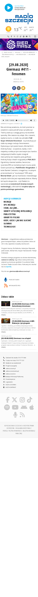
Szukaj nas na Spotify (23, 36)
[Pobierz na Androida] (24, 405)
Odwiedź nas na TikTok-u (20, 36)
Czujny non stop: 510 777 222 (14, 360)
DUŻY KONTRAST (10, 387)
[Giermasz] (19, 44)
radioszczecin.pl (10, 368)
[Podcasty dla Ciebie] (15, 412)
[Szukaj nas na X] (15, 397)
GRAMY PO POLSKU (12, 217)
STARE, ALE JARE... (11, 207)
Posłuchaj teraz (10, 379)
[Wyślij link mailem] (23, 88)
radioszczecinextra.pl (12, 371)
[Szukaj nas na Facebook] (8, 397)
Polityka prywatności (15, 431)
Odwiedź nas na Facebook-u (11, 36)
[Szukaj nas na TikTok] (29, 397)
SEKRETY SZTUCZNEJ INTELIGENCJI (18, 211)
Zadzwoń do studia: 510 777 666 (15, 358)
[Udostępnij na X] (19, 88)
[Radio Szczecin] (19, 18)
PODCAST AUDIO (14, 280)
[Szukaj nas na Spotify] (7, 405)
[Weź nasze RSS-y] (22, 412)
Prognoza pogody (11, 366)
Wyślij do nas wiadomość (26, 36)
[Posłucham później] (21, 123)
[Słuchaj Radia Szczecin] (9, 8)
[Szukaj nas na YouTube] (15, 405)
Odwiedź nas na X (14, 36)
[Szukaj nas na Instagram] (22, 397)
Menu (35, 36)
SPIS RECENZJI (9, 204)
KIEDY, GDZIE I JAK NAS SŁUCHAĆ (17, 220)
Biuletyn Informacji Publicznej (14, 376)
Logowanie (9, 382)
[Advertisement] (19, 459)
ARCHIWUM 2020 (21, 54)
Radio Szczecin (8, 52)
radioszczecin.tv (10, 374)
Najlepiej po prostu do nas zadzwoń (8, 36)
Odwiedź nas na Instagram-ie (17, 36)
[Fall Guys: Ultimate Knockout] (19, 104)
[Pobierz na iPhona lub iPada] (31, 405)
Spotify (8, 267)
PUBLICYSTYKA (10, 214)
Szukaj (29, 36)
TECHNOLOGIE (10, 226)
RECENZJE (7, 201)
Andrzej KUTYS (18, 82)
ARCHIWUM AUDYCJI (8, 54)
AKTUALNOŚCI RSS (14, 285)
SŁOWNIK (8, 223)
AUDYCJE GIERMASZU (29, 52)
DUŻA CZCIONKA (10, 385)
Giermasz (17, 52)
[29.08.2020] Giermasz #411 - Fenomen (18, 69)
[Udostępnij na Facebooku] (14, 88)
